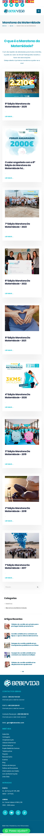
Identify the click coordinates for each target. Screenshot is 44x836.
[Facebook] (6, 5)
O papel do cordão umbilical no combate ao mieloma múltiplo (23, 654)
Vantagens (6, 737)
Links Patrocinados (23, 826)
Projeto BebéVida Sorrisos (10, 748)
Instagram (18, 812)
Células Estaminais (9, 743)
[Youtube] (11, 5)
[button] (21, 671)
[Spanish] (16, 1)
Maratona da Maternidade (16, 608)
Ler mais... (9, 116)
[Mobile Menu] (38, 11)
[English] (4, 1)
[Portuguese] (12, 1)
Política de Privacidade (10, 768)
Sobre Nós (5, 734)
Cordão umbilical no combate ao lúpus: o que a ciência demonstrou (24, 635)
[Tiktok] (22, 5)
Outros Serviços (7, 745)
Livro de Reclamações (9, 774)
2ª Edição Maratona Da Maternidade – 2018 (17, 510)
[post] (7, 626)
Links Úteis (6, 777)
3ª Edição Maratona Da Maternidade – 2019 (17, 453)
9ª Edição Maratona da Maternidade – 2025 (17, 105)
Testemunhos (7, 751)
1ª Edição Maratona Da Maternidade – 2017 (17, 566)
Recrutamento (7, 757)
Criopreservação (8, 740)
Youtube (11, 812)
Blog (3, 762)
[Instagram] (17, 5)
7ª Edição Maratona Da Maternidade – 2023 (17, 225)
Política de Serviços (9, 765)
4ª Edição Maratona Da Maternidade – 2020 (17, 396)
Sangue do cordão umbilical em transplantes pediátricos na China (24, 644)
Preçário (5, 754)
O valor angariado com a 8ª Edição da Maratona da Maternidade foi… (20, 165)
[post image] (22, 84)
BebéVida (9, 604)
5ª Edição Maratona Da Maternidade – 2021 (17, 339)
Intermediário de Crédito (10, 771)
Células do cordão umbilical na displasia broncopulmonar (23, 663)
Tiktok (24, 812)
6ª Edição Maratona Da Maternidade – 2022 (17, 282)
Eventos (5, 760)
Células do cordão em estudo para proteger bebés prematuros (24, 625)
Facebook (5, 812)
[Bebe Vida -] (14, 11)
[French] (8, 1)
